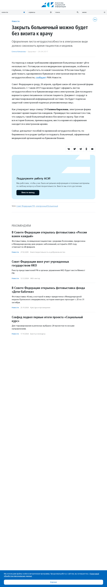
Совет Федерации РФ (25, 206)
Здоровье (32, 51)
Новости (15, 21)
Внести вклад (27, 192)
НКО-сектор (35, 278)
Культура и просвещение (40, 308)
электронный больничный (47, 206)
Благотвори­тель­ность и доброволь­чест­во (47, 252)
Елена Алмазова (19, 51)
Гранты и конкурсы (37, 334)
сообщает (41, 77)
